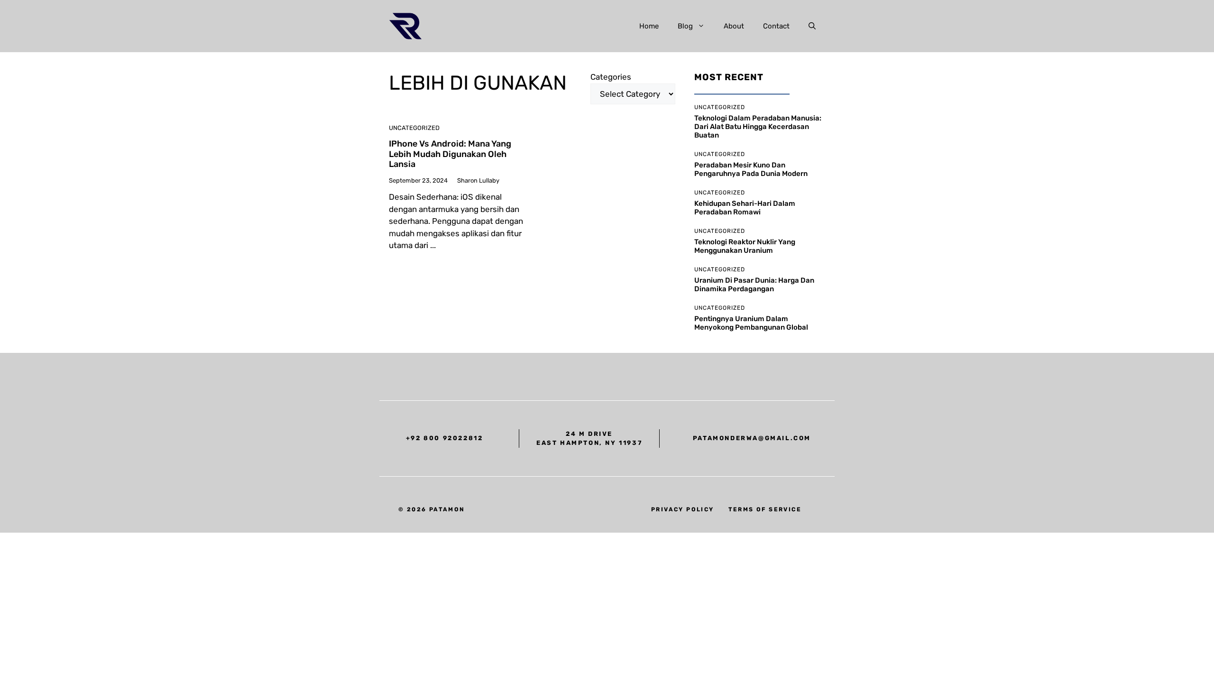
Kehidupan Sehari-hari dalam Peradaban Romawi (744, 207)
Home (649, 26)
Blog (685, 26)
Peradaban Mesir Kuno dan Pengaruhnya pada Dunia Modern (751, 169)
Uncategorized (414, 127)
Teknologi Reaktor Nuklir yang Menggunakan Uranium (744, 246)
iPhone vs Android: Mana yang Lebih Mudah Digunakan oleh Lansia (450, 153)
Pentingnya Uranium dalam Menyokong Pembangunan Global (751, 323)
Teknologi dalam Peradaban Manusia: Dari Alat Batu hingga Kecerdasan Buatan (757, 126)
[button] (812, 26)
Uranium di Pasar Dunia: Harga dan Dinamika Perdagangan (754, 284)
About (734, 26)
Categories (610, 77)
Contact (776, 26)
